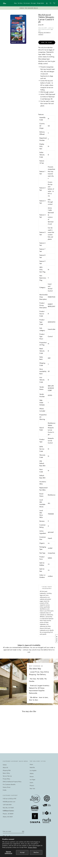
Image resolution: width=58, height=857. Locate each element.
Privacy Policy (32, 847)
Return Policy (6, 773)
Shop (15, 3)
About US (5, 767)
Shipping (40, 32)
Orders (5, 765)
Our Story (20, 3)
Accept (22, 852)
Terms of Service (7, 776)
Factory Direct (6, 787)
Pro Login (33, 3)
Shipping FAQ (6, 770)
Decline (36, 852)
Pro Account (27, 3)
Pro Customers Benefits (9, 784)
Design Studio (40, 3)
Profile (4, 790)
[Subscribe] (23, 831)
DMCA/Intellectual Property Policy (12, 781)
